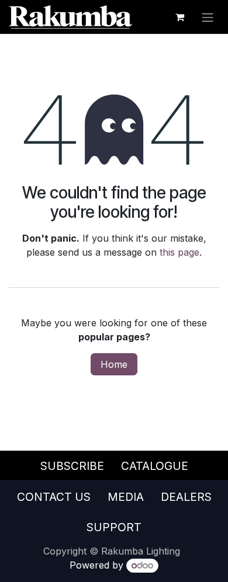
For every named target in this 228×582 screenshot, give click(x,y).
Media (126, 497)
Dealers (186, 497)
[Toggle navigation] (207, 17)
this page (179, 252)
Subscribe (72, 466)
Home (114, 364)
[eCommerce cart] (179, 17)
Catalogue (154, 466)
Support (114, 527)
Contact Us (54, 497)
